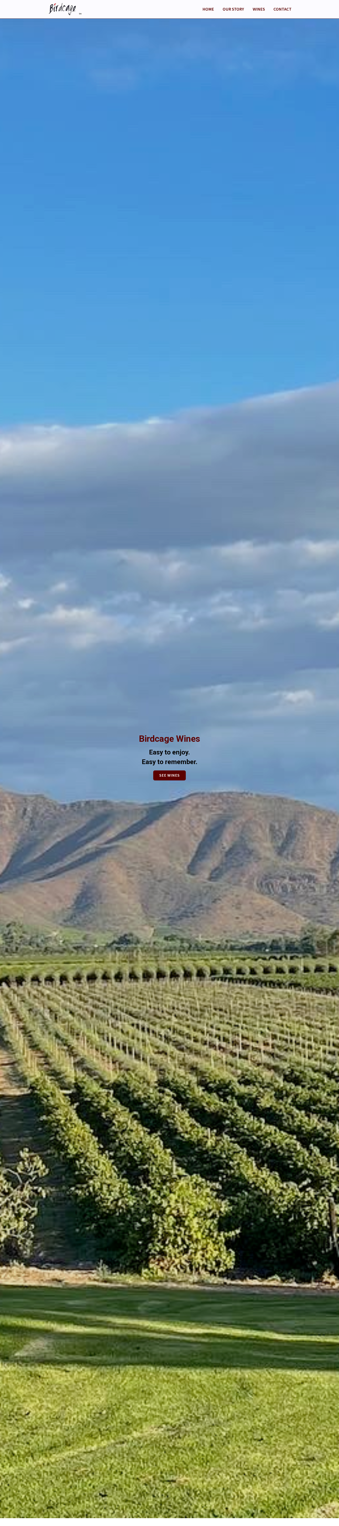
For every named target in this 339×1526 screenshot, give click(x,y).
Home (208, 9)
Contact (282, 9)
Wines (259, 9)
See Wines (169, 775)
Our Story (233, 9)
